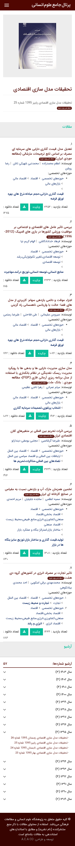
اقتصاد (34, 178)
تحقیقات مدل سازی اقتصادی (42, 89)
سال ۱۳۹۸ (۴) (63, 709)
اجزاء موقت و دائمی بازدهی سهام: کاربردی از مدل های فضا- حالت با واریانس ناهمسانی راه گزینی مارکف (40, 305)
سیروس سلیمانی (50, 314)
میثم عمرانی (53, 387)
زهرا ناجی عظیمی (32, 387)
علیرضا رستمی (11, 314)
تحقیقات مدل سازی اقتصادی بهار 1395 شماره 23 (41, 753)
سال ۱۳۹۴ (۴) (63, 761)
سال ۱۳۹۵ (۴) (63, 732)
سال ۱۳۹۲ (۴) (64, 776)
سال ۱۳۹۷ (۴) (63, 717)
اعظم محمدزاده (51, 163)
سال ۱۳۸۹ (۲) (64, 799)
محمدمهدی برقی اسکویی (45, 582)
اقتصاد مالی (19, 178)
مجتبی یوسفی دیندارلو (25, 440)
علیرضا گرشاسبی (50, 440)
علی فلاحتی (30, 314)
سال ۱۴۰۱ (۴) (64, 687)
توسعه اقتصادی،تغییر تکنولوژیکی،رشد (38, 256)
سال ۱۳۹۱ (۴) (64, 784)
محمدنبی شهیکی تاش (26, 163)
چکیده (36, 207)
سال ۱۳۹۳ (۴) (63, 769)
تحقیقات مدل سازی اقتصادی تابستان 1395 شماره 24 (39, 748)
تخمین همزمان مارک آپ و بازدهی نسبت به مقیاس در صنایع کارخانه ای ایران (38, 492)
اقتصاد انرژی (53, 623)
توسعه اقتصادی (51, 262)
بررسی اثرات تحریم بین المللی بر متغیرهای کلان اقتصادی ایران (41, 433)
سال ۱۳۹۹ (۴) (64, 702)
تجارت (56, 603)
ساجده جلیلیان (33, 499)
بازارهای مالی (52, 183)
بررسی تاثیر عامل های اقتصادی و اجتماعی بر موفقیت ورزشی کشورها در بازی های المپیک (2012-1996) (38, 232)
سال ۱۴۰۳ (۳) (63, 672)
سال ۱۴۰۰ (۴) (64, 694)
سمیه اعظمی (52, 499)
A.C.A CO (27, 839)
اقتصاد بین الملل (17, 451)
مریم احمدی (14, 499)
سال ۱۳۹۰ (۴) (64, 791)
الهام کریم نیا (28, 241)
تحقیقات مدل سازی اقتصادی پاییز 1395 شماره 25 (41, 743)
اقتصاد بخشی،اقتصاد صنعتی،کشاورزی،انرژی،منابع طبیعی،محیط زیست (35, 517)
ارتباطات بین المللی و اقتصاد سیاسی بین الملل (34, 456)
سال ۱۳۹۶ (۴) (64, 724)
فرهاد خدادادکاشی (49, 241)
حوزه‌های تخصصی (53, 178)
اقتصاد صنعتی (52, 524)
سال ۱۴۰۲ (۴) (64, 679)
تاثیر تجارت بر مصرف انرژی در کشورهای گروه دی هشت (40, 575)
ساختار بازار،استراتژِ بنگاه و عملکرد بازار (38, 529)
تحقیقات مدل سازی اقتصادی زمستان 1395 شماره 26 (39, 738)
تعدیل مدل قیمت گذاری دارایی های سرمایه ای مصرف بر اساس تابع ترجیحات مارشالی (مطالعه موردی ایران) (42, 154)
